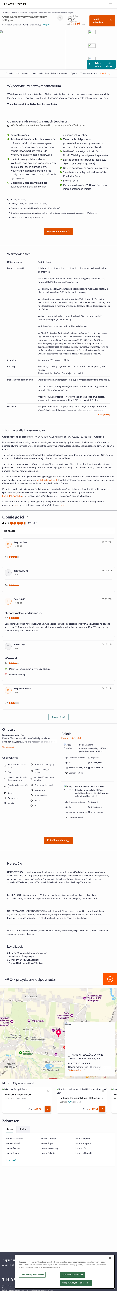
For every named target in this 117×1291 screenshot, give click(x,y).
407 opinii (45, 24)
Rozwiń (12, 1160)
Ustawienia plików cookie (32, 1275)
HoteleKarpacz (83, 1143)
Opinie (74, 73)
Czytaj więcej (104, 414)
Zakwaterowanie (88, 73)
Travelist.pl (6, 13)
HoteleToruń (12, 1153)
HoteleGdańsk (13, 1143)
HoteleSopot (47, 1143)
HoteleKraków (82, 1138)
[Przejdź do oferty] (48, 1109)
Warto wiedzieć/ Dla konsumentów (50, 73)
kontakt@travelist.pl (47, 480)
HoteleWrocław (49, 1138)
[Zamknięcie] (110, 1258)
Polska (14, 13)
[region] (65, 1272)
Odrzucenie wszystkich (72, 1275)
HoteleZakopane (14, 1138)
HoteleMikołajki (83, 1153)
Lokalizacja (105, 73)
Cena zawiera (23, 73)
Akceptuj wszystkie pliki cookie (76, 1283)
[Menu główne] (110, 4)
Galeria (9, 73)
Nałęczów (33, 13)
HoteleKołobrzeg (49, 1148)
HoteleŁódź (81, 1148)
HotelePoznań (13, 1148)
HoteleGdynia (48, 1153)
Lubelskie (23, 13)
